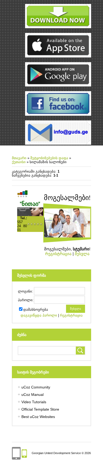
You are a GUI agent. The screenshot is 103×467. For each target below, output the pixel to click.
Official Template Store (40, 409)
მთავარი (19, 158)
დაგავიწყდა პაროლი (39, 315)
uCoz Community (35, 387)
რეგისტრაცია (58, 253)
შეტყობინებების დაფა (49, 158)
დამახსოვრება (35, 310)
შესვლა (82, 253)
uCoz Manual (32, 394)
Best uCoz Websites (38, 417)
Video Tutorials (33, 402)
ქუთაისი (19, 162)
